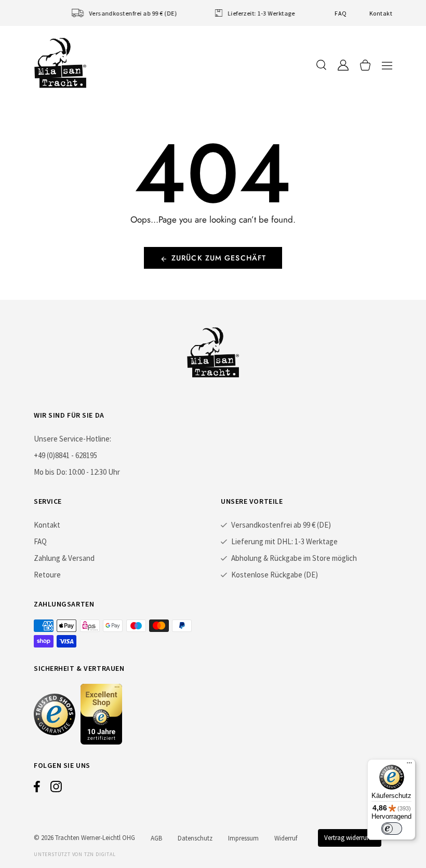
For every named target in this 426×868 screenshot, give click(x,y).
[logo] (60, 63)
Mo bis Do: (50, 472)
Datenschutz (195, 838)
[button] (387, 65)
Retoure (47, 575)
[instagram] (56, 789)
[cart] (365, 65)
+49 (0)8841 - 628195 (65, 455)
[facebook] (37, 789)
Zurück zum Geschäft (218, 258)
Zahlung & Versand (64, 558)
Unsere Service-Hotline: (72, 439)
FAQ (341, 13)
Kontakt (380, 13)
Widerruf (285, 838)
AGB (156, 838)
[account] (343, 65)
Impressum (243, 838)
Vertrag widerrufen (349, 837)
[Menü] (409, 765)
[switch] (391, 828)
